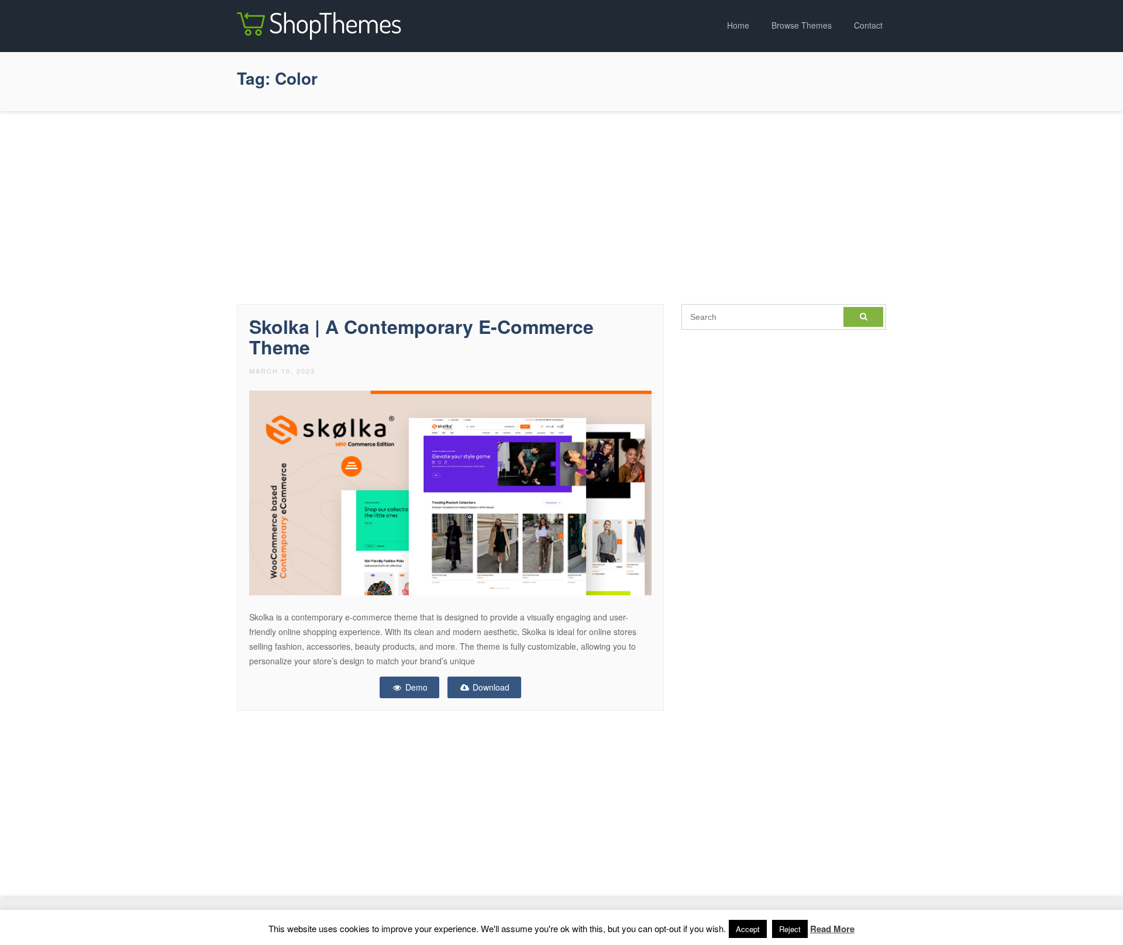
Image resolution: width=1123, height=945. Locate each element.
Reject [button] (790, 928)
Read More (832, 928)
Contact (868, 25)
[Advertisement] (561, 205)
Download (489, 687)
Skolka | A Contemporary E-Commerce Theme (421, 336)
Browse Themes (801, 25)
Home (738, 25)
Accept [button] (748, 928)
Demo (415, 687)
